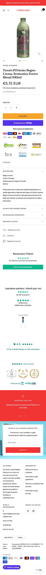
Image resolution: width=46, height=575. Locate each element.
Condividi (6, 162)
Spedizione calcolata (18, 88)
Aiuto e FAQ (7, 521)
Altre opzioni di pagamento (23, 129)
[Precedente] (4, 61)
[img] (23, 292)
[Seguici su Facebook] (28, 511)
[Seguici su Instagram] (33, 511)
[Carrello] (42, 10)
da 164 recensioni (23, 295)
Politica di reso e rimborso (31, 471)
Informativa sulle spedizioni (31, 478)
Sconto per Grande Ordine (14, 208)
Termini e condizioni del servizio (34, 485)
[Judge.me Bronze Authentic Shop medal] (34, 373)
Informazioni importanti (13, 215)
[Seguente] (42, 61)
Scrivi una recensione (23, 267)
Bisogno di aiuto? (10, 221)
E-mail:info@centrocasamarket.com (11, 514)
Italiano (20, 537)
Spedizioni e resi (14, 230)
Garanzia (10, 236)
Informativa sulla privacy (31, 492)
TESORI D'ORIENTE (10, 65)
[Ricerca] (8, 10)
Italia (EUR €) (8, 537)
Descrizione (8, 171)
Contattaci (7, 525)
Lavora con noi (8, 529)
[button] (21, 326)
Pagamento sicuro (14, 241)
